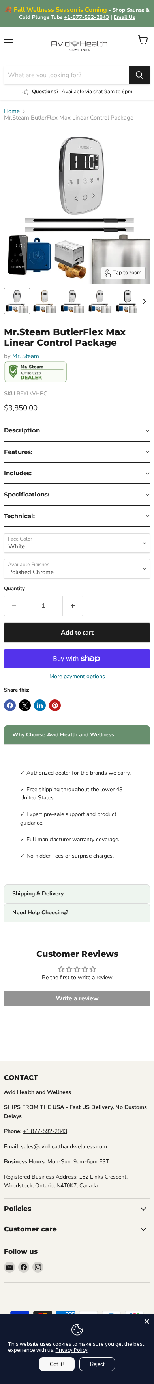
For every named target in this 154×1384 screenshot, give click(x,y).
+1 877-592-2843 (45, 1131)
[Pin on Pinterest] (55, 705)
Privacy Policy (72, 1349)
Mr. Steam (25, 356)
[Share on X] (25, 705)
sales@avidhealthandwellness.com (64, 1146)
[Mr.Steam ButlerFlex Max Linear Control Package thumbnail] (17, 301)
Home (12, 111)
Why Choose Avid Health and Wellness (63, 734)
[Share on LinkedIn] (40, 705)
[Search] (139, 75)
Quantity (14, 589)
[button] (77, 430)
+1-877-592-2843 (86, 17)
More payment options (77, 677)
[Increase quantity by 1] (73, 606)
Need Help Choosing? (40, 912)
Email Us (124, 17)
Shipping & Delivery (38, 893)
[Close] (147, 1321)
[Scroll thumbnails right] (143, 301)
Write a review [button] (77, 998)
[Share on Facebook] (10, 705)
